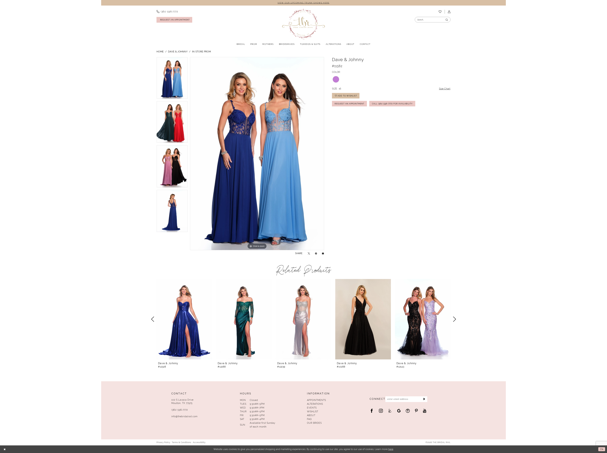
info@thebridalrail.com (184, 416)
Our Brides (314, 423)
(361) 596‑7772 (179, 410)
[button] (449, 11)
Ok (602, 449)
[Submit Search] (447, 19)
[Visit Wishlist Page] (440, 11)
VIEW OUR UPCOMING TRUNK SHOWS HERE (303, 3)
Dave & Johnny (178, 51)
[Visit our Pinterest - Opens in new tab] (416, 410)
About (311, 415)
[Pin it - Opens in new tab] (316, 253)
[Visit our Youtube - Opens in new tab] (424, 410)
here (390, 449)
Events (312, 407)
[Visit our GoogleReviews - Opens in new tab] (399, 410)
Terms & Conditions (181, 442)
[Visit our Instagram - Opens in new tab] (381, 410)
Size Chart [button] (444, 88)
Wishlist (312, 411)
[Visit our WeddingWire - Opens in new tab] (408, 410)
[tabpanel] (172, 79)
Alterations (315, 404)
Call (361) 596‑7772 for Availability (392, 104)
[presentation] (184, 319)
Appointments (316, 400)
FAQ (309, 419)
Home (160, 51)
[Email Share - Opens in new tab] (323, 253)
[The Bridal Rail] (303, 24)
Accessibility (199, 442)
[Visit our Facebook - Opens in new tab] (372, 410)
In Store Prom (201, 51)
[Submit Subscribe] (423, 399)
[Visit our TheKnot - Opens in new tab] (390, 410)
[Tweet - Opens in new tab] (309, 253)
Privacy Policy (163, 442)
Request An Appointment (349, 104)
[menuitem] (167, 11)
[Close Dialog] (5, 449)
